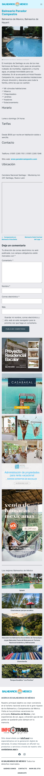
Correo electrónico (10, 296)
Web (4, 307)
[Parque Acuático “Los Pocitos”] (22, 671)
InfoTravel (25, 738)
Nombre (6, 286)
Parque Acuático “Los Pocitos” (22, 680)
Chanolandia (22, 661)
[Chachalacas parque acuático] (22, 601)
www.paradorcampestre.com (24, 159)
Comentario (7, 260)
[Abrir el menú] (41, 4)
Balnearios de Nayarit (23, 59)
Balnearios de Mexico (12, 19)
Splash (22, 590)
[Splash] (22, 581)
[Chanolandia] (22, 652)
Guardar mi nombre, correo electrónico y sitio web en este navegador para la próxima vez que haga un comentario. (22, 320)
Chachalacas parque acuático (22, 610)
